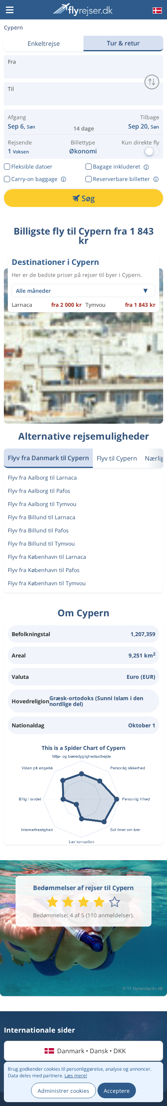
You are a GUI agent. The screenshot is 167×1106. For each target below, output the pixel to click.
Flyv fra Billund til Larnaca (41, 517)
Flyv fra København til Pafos (44, 570)
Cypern (13, 27)
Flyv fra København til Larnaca (47, 556)
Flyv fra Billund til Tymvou (41, 543)
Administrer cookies (63, 1090)
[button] (9, 10)
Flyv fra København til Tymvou (47, 583)
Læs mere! (75, 1075)
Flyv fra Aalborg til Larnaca (42, 477)
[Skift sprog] (156, 10)
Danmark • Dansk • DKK (91, 1051)
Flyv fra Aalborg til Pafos (39, 490)
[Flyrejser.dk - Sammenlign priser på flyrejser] (82, 9)
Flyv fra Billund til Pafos (38, 530)
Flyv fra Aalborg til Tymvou (42, 504)
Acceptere (117, 1090)
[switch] (151, 82)
